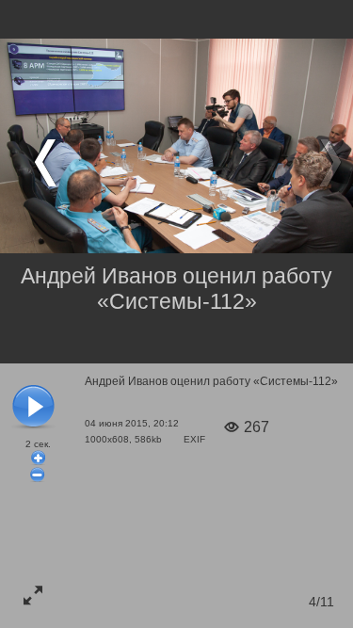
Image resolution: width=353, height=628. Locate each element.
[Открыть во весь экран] (33, 595)
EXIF (194, 439)
